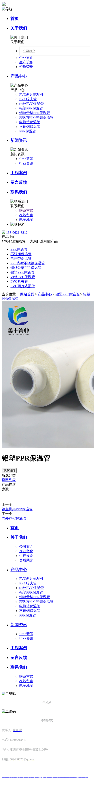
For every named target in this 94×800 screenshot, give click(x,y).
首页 (14, 18)
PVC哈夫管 (28, 99)
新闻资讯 (18, 140)
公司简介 (29, 51)
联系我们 (18, 192)
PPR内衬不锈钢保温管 (36, 117)
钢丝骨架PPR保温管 (34, 113)
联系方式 (26, 210)
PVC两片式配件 (31, 94)
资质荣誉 (26, 67)
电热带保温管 (29, 122)
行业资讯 (26, 163)
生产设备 (26, 62)
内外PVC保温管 (31, 104)
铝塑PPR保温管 (31, 108)
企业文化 (26, 57)
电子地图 (26, 220)
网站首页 (27, 294)
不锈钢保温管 (29, 126)
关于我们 (18, 28)
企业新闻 (26, 159)
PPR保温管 (27, 131)
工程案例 (18, 172)
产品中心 (18, 76)
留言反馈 (18, 182)
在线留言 (26, 215)
